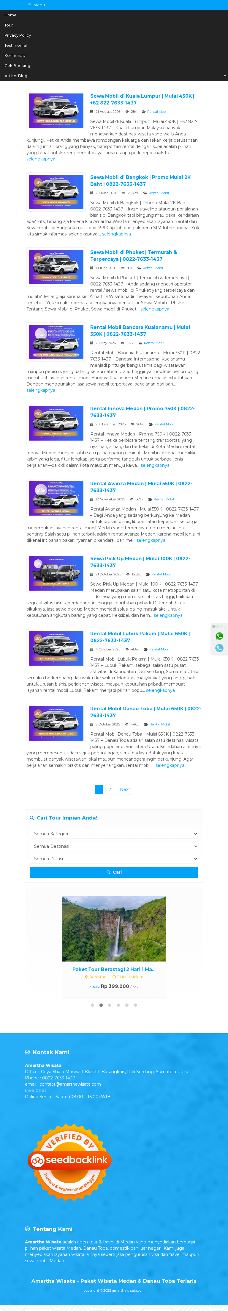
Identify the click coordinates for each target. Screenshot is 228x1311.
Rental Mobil (157, 112)
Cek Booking (17, 65)
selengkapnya (40, 159)
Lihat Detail (120, 899)
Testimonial (15, 45)
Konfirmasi (15, 55)
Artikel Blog (15, 75)
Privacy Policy (17, 35)
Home (10, 15)
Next (125, 789)
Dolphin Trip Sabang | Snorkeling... (114, 910)
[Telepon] (219, 648)
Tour (8, 25)
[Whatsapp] (219, 636)
